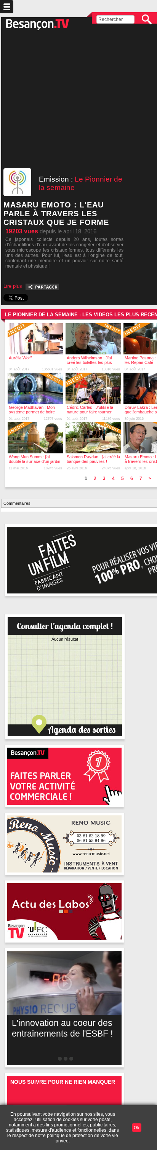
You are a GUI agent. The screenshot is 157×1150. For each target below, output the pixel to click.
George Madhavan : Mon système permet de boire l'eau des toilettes (32, 412)
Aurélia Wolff (20, 358)
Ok (136, 1127)
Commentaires (16, 503)
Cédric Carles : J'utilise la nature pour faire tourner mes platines (90, 412)
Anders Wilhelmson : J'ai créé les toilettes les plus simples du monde (89, 362)
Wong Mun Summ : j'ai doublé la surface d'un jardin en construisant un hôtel (34, 461)
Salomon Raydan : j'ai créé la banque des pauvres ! (93, 459)
